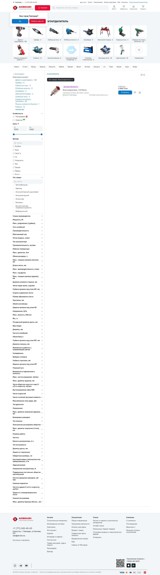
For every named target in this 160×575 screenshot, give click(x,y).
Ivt (104, 67)
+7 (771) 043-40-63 (31, 2)
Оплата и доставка (110, 2)
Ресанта (52, 67)
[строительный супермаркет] (23, 7)
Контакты (124, 2)
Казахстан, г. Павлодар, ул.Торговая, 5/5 (27, 532)
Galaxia (42, 67)
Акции (84, 2)
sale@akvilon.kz (19, 536)
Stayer (119, 67)
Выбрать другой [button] (37, 21)
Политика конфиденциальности (50, 572)
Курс (127, 67)
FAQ (118, 2)
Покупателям (98, 2)
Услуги (90, 2)
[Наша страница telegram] (20, 565)
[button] (42, 7)
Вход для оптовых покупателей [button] (133, 531)
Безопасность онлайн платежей (90, 572)
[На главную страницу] (23, 519)
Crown (25, 67)
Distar (135, 67)
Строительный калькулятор (138, 2)
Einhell (87, 67)
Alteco (16, 67)
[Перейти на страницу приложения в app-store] (129, 565)
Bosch (79, 67)
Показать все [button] (19, 109)
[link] (124, 7)
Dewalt (70, 67)
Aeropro (97, 67)
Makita (61, 67)
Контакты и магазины (21, 540)
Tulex (111, 67)
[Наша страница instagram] (15, 565)
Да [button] (20, 21)
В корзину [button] (125, 92)
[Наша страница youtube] (26, 565)
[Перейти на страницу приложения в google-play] (133, 565)
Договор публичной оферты (70, 572)
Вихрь (33, 67)
